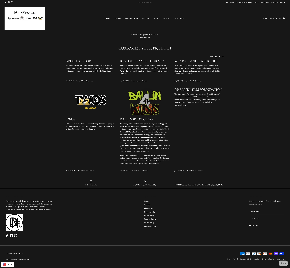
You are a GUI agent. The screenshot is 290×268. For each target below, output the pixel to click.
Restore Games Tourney (142, 61)
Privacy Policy (149, 222)
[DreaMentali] (25, 18)
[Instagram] (12, 2)
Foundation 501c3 (241, 2)
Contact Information (151, 226)
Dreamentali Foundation (198, 89)
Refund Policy (149, 215)
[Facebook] (9, 2)
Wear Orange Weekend (195, 61)
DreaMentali (14, 259)
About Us (166, 18)
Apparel (232, 2)
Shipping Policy (150, 212)
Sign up (255, 219)
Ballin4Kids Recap (136, 119)
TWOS (70, 119)
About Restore (79, 61)
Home (226, 2)
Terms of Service (150, 219)
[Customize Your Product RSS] (223, 56)
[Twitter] (5, 2)
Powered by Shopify (24, 259)
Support (147, 205)
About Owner (265, 2)
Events (250, 2)
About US (256, 2)
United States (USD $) (277, 2)
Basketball (145, 18)
